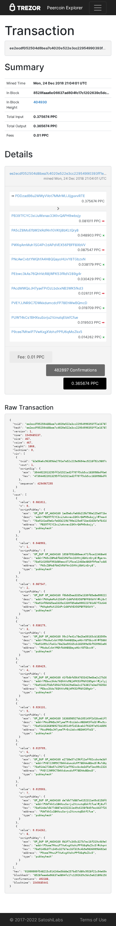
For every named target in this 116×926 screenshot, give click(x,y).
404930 (40, 102)
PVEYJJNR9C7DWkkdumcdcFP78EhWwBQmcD (49, 303)
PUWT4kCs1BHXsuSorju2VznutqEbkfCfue (44, 317)
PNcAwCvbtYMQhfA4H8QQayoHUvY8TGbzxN (48, 259)
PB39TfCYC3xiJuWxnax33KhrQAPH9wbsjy (46, 216)
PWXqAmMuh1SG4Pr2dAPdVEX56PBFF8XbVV (48, 245)
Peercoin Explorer (65, 7)
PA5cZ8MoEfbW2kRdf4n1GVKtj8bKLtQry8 (45, 230)
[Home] (25, 8)
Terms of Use (93, 919)
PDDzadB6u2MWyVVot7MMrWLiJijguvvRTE (50, 196)
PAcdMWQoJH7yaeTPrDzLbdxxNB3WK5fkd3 (47, 288)
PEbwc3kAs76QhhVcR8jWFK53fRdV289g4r (46, 274)
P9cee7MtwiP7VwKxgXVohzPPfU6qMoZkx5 (46, 332)
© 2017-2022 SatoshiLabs (36, 919)
